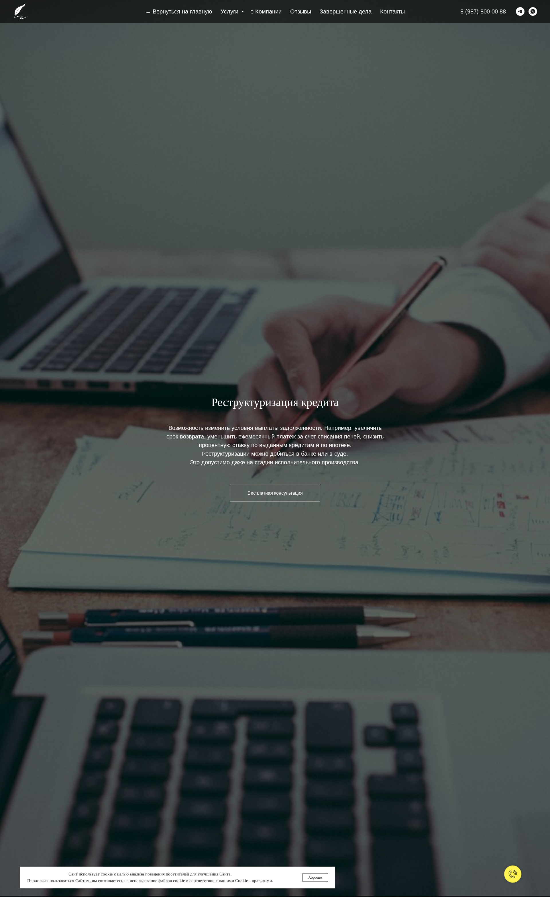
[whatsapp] (533, 11)
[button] (275, 493)
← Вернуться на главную (178, 11)
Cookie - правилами (253, 880)
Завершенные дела (346, 11)
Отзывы (300, 11)
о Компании (266, 11)
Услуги (230, 11)
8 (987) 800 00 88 (483, 11)
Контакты (392, 11)
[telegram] (520, 11)
